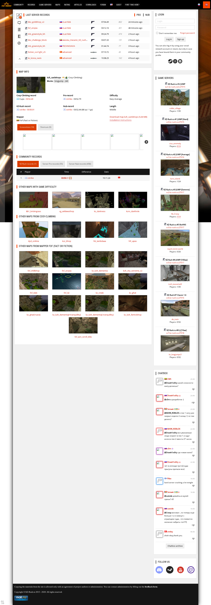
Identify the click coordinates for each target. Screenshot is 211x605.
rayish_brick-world (175, 249)
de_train (175, 319)
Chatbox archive (175, 545)
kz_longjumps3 (175, 354)
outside (170, 508)
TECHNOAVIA (69, 46)
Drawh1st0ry (172, 395)
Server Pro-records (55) (53, 164)
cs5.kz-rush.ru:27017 (175, 262)
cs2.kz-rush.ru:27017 (175, 192)
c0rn (169, 448)
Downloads (91, 5)
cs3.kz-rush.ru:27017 (175, 227)
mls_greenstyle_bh (36, 34)
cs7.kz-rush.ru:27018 (175, 333)
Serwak (170, 409)
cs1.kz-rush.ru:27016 (175, 157)
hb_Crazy (175, 214)
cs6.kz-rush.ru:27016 (175, 297)
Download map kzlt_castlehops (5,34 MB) (128, 116)
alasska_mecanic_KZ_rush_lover (77, 40)
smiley (170, 531)
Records (31, 5)
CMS (169, 379)
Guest (119, 5)
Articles (78, 5)
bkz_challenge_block (37, 40)
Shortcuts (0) (45, 127)
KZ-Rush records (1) (28, 164)
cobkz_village (175, 108)
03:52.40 (29, 99)
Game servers (45, 5)
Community (19, 5)
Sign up (180, 39)
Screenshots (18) (27, 127)
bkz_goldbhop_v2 (36, 22)
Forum (103, 5)
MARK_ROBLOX (173, 429)
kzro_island (175, 178)
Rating (67, 5)
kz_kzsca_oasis (34, 58)
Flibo (169, 478)
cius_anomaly (175, 143)
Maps (57, 5)
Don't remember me (168, 33)
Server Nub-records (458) (80, 164)
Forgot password (187, 33)
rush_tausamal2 (175, 284)
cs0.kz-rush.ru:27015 (175, 122)
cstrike (22, 109)
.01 (65, 178)
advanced (67, 52)
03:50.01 (30, 109)
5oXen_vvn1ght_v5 (36, 52)
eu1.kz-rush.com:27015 (175, 87)
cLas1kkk (67, 22)
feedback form (151, 587)
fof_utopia (32, 28)
